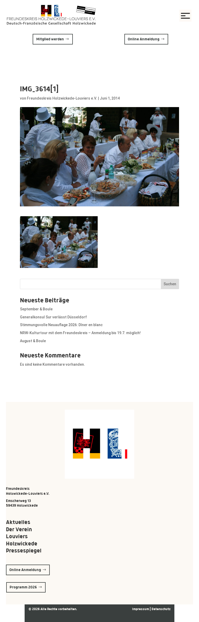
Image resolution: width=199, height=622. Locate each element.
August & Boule (33, 341)
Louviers (17, 536)
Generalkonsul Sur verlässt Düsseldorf (53, 317)
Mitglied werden (50, 39)
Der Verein (19, 529)
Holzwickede (21, 543)
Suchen (170, 284)
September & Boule (36, 309)
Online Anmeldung (143, 39)
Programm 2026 (23, 587)
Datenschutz (161, 609)
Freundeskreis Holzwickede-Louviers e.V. (62, 98)
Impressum (141, 609)
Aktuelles (18, 522)
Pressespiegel (23, 550)
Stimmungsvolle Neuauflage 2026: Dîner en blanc (61, 325)
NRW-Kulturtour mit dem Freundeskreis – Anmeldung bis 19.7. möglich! (80, 333)
